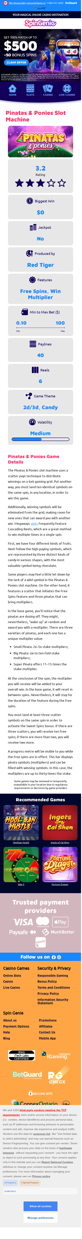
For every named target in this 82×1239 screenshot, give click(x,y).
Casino (48, 94)
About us (10, 1020)
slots (34, 523)
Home (12, 94)
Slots (30, 94)
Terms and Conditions (54, 987)
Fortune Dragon (60, 884)
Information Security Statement (53, 1001)
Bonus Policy (47, 981)
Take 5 (21, 884)
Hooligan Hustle (21, 842)
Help (6, 1032)
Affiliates (45, 1026)
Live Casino (67, 94)
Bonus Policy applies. (29, 79)
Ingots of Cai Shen (60, 842)
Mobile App (47, 1038)
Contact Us (47, 1032)
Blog (6, 1038)
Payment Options (16, 1026)
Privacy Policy (48, 993)
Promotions (48, 1020)
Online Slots (12, 975)
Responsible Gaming (53, 975)
